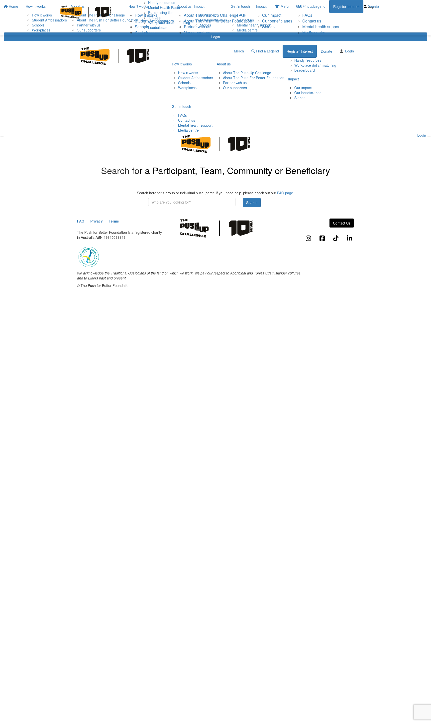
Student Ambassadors (154, 21)
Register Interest (300, 51)
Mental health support (321, 26)
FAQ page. (285, 192)
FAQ (80, 221)
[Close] (429, 136)
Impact (261, 6)
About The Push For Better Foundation (218, 21)
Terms (114, 221)
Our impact (271, 15)
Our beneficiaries (277, 21)
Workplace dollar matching (315, 65)
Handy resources (307, 60)
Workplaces (145, 32)
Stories (268, 26)
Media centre (313, 32)
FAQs (307, 15)
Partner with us (197, 26)
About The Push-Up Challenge (211, 15)
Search (251, 202)
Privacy (96, 221)
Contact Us (341, 223)
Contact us (311, 21)
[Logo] (86, 12)
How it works (138, 6)
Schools (142, 26)
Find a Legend (267, 50)
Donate (350, 6)
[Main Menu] (2, 136)
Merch (239, 50)
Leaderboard (304, 70)
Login (215, 36)
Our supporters (197, 32)
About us (185, 6)
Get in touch (305, 6)
